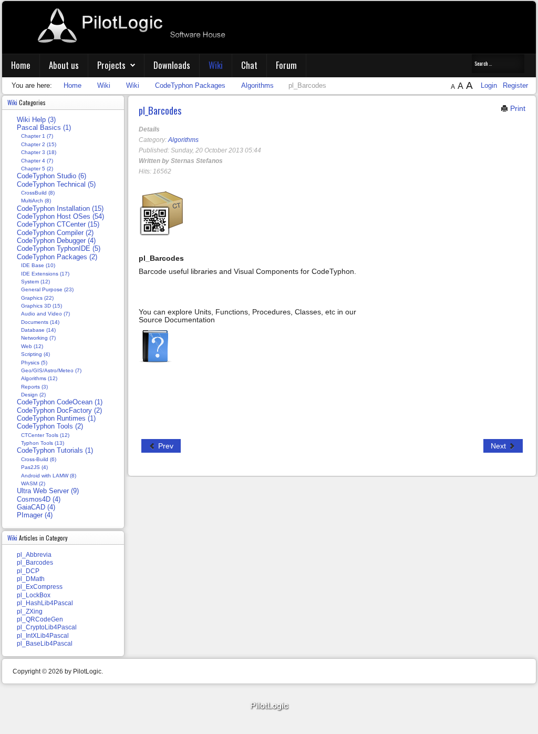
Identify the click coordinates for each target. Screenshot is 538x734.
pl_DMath (31, 579)
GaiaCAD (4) (36, 507)
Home (20, 65)
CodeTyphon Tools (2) (50, 426)
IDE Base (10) (38, 265)
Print (516, 108)
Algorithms (183, 140)
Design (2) (33, 394)
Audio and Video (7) (45, 314)
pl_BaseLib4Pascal (45, 643)
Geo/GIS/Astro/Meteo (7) (51, 370)
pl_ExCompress (40, 587)
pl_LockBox (33, 595)
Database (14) (38, 330)
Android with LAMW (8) (48, 475)
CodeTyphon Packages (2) (57, 257)
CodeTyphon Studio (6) (51, 176)
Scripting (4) (35, 354)
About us (64, 65)
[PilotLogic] (269, 706)
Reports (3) (34, 387)
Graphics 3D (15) (41, 306)
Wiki (216, 65)
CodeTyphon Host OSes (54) (60, 216)
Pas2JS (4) (34, 467)
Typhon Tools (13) (42, 443)
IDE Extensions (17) (45, 274)
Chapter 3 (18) (38, 152)
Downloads (171, 65)
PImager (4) (35, 515)
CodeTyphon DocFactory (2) (59, 410)
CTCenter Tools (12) (45, 435)
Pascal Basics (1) (44, 127)
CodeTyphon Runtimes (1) (56, 418)
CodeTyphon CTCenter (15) (58, 224)
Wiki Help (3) (36, 120)
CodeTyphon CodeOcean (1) (59, 402)
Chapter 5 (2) (37, 168)
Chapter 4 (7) (37, 161)
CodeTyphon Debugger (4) (56, 240)
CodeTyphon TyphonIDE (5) (58, 248)
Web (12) (32, 346)
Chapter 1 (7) (37, 136)
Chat (249, 65)
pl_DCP (28, 571)
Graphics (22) (37, 298)
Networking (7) (38, 338)
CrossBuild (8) (38, 193)
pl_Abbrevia (34, 555)
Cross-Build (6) (38, 459)
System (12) (35, 281)
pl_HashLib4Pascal (45, 603)
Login (490, 85)
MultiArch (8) (36, 200)
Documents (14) (40, 322)
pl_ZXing (30, 611)
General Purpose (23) (47, 289)
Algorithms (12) (39, 378)
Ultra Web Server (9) (48, 491)
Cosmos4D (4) (38, 499)
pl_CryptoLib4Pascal (47, 627)
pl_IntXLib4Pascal (43, 636)
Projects (111, 65)
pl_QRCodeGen (40, 619)
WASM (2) (33, 483)
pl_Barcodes (160, 110)
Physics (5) (34, 362)
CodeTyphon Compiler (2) (55, 233)
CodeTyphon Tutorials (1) (55, 450)
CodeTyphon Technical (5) (56, 184)
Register (515, 85)
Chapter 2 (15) (38, 144)
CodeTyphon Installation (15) (60, 208)
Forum (286, 65)
